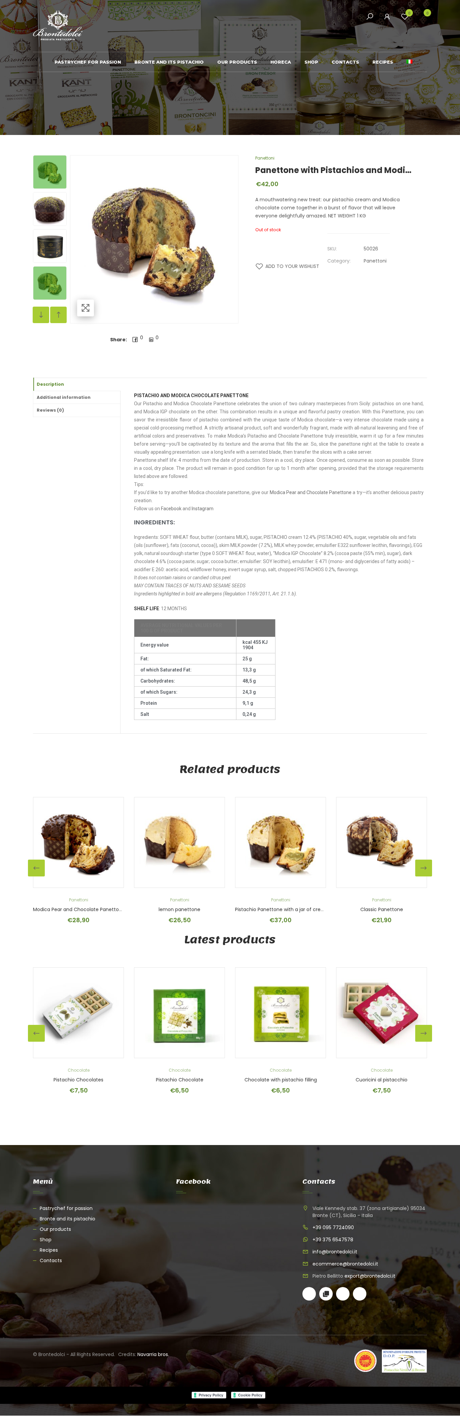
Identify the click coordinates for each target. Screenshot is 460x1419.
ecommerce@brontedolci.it (345, 1263)
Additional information (64, 397)
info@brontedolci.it (335, 1251)
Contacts (345, 62)
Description (50, 384)
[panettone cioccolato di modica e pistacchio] (49, 171)
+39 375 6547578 (333, 1239)
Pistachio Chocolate (179, 1079)
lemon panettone (179, 909)
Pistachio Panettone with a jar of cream (282, 909)
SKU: (332, 248)
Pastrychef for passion (88, 62)
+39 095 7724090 (333, 1227)
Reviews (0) (50, 410)
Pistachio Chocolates (78, 1079)
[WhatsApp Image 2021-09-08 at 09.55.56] (49, 209)
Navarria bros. (153, 1354)
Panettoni (264, 158)
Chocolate (79, 1070)
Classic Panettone (381, 909)
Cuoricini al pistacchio (381, 1079)
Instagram (202, 508)
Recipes (382, 62)
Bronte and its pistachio (169, 62)
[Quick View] (36, 842)
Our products (237, 62)
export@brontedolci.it (369, 1276)
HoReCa (280, 62)
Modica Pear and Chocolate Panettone (311, 492)
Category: (339, 260)
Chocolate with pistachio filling (280, 1079)
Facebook (171, 508)
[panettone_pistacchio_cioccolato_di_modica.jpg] (49, 246)
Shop (311, 62)
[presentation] (36, 868)
